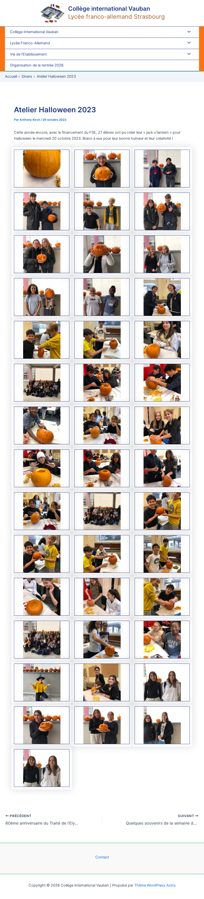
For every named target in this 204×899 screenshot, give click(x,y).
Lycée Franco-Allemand (30, 43)
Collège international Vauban (109, 8)
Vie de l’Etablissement (28, 54)
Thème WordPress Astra (154, 885)
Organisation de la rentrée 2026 (36, 65)
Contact (102, 857)
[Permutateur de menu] (188, 32)
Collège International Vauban (34, 32)
